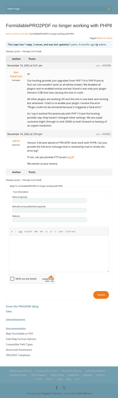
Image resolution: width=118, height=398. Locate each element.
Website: (16, 216)
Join (77, 379)
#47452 (106, 134)
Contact (100, 375)
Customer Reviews (95, 370)
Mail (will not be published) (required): (29, 206)
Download (73, 375)
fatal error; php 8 (104, 38)
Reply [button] (98, 66)
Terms (38, 379)
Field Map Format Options (21, 339)
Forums (16, 34)
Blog (69, 379)
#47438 (106, 65)
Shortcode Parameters (19, 349)
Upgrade (87, 375)
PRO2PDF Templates (18, 355)
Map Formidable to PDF (19, 333)
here (70, 157)
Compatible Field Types (19, 344)
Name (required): (19, 197)
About (49, 379)
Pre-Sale (24, 34)
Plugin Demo (57, 375)
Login (60, 379)
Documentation (18, 375)
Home (8, 34)
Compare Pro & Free (46, 370)
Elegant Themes (51, 393)
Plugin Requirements (21, 370)
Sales (9, 311)
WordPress (84, 393)
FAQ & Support (39, 375)
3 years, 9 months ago (82, 44)
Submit (101, 295)
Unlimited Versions (71, 370)
